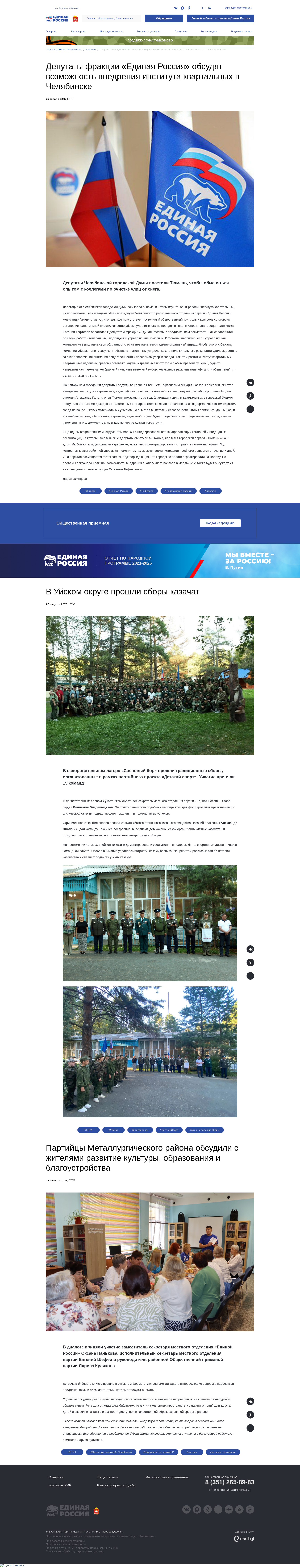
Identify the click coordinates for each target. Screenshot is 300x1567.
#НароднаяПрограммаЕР (158, 1452)
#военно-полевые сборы (204, 1130)
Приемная (181, 31)
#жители (192, 1452)
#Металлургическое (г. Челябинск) (111, 1452)
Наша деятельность (111, 31)
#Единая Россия (118, 490)
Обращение (164, 18)
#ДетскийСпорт (169, 1130)
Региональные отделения (167, 1477)
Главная (50, 49)
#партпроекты (140, 1130)
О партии (51, 31)
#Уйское (113, 1130)
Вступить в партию (241, 31)
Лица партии (78, 31)
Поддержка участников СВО (150, 40)
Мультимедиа (209, 31)
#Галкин (90, 490)
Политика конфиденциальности (66, 1544)
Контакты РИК (59, 1485)
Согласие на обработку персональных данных (75, 1551)
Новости (91, 49)
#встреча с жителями (223, 1452)
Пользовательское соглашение (65, 1541)
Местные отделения (148, 31)
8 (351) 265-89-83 (229, 1482)
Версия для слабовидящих (238, 8)
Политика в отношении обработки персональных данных (82, 1548)
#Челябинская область (178, 490)
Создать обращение (220, 523)
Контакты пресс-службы (116, 1485)
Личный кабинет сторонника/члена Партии (220, 18)
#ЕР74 (88, 1130)
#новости (210, 490)
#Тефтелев (146, 490)
